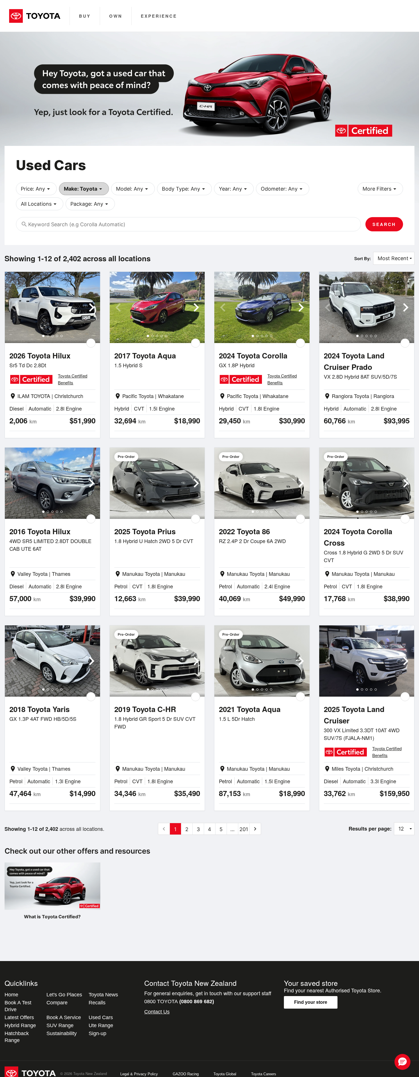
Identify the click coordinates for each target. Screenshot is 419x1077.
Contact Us (157, 1012)
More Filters (380, 188)
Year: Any (234, 188)
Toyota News (103, 995)
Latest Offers (19, 1017)
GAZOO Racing (186, 1074)
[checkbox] (90, 343)
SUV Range (60, 1025)
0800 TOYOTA (179, 1001)
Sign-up (97, 1033)
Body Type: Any (184, 188)
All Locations (39, 204)
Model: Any (133, 188)
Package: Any (90, 204)
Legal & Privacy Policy (139, 1074)
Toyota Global (224, 1074)
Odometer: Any (282, 188)
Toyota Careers (263, 1074)
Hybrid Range (20, 1025)
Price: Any (36, 188)
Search (384, 224)
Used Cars (101, 1017)
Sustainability (61, 1033)
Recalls (97, 1002)
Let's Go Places (64, 995)
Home (11, 995)
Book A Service (63, 1017)
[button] (402, 1062)
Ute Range (101, 1025)
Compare (57, 1002)
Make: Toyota (84, 188)
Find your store (310, 1002)
